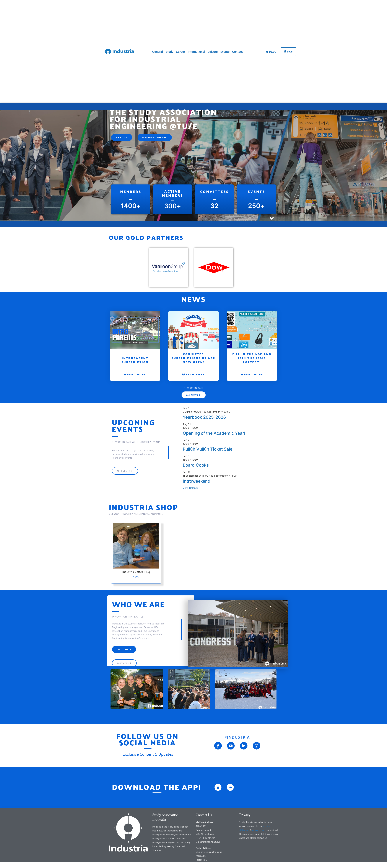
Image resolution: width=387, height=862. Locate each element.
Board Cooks (196, 465)
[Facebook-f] (218, 746)
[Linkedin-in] (243, 746)
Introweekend (196, 481)
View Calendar (191, 487)
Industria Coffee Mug (136, 571)
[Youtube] (231, 746)
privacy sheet (258, 830)
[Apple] (218, 787)
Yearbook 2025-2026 (204, 417)
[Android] (230, 787)
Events (224, 51)
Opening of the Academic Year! (214, 433)
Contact (237, 51)
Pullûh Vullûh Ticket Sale (207, 449)
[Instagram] (256, 746)
